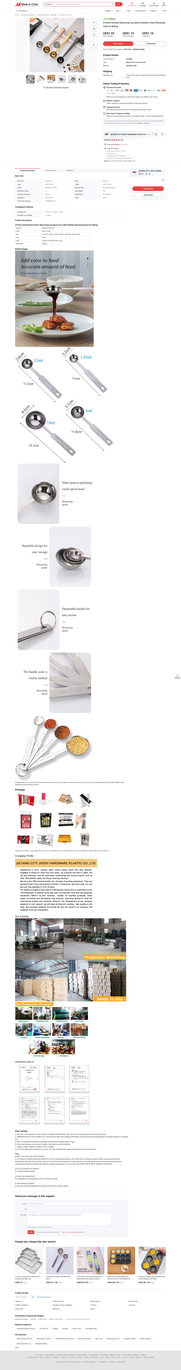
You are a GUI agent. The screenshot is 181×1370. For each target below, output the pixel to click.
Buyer (118, 11)
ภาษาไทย (124, 1357)
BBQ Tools (56, 1309)
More (17, 1347)
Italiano (80, 1357)
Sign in (164, 5)
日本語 (113, 1357)
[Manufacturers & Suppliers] (26, 4)
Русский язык (72, 1357)
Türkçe (131, 1357)
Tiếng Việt (138, 1357)
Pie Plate (65, 1329)
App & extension (140, 11)
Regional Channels (115, 1355)
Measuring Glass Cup (24, 1344)
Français (63, 1357)
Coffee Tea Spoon (145, 1339)
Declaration (112, 1362)
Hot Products (39, 1355)
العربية (101, 1357)
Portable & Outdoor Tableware (62, 1305)
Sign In (106, 161)
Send (31, 1232)
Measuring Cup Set (113, 1339)
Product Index (127, 1355)
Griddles (55, 1329)
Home (17, 15)
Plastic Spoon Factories (24, 1339)
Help (128, 11)
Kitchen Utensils (58, 1301)
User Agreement (102, 1362)
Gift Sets (93, 1305)
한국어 (107, 1357)
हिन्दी (119, 1357)
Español (48, 1357)
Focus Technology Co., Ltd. (77, 1362)
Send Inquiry (118, 44)
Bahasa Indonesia (149, 1357)
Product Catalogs (44, 1297)
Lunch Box (131, 1305)
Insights (143, 1355)
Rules (164, 11)
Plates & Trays (132, 1301)
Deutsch (86, 1357)
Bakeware (54, 15)
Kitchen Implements (43, 15)
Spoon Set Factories (84, 1339)
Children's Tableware (21, 1305)
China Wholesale (82, 1355)
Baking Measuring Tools (65, 15)
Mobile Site (136, 1355)
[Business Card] (163, 180)
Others (92, 1309)
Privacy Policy (122, 1362)
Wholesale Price (93, 1355)
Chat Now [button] (152, 44)
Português (56, 1357)
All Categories (22, 11)
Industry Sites (104, 1355)
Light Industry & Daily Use (28, 15)
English (41, 1357)
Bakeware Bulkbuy (41, 1344)
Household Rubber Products (26, 1329)
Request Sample (139, 49)
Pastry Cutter (76, 1329)
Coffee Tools (19, 1309)
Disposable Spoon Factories (65, 1339)
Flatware (18, 1301)
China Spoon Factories (43, 1339)
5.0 (139, 174)
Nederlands (94, 1357)
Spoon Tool (99, 1339)
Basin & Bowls (95, 1301)
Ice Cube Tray (43, 1329)
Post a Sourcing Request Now (73, 1232)
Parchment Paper (91, 1329)
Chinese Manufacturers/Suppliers (65, 1355)
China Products (49, 1355)
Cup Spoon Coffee (129, 1339)
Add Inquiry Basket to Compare (57, 87)
